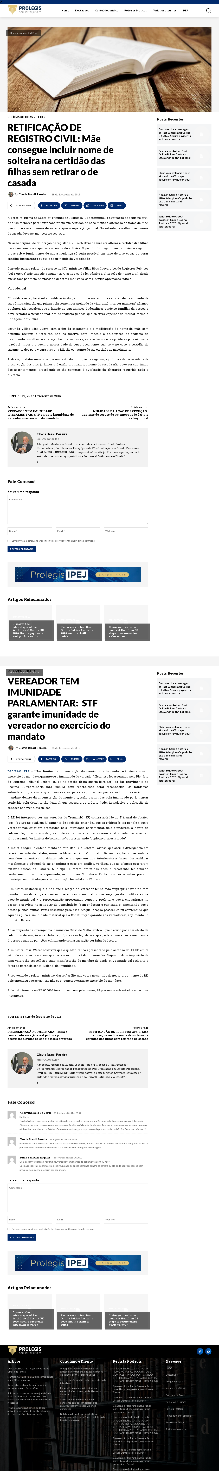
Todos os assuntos (176, 1429)
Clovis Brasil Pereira (33, 194)
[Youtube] (208, 1351)
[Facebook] (38, 461)
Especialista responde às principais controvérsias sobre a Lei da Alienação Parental (80, 1391)
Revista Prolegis (174, 1408)
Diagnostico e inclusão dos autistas (132, 1417)
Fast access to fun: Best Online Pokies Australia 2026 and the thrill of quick (77, 631)
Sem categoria (21, 617)
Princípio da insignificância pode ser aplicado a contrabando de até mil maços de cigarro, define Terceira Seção (29, 1410)
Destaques (172, 1374)
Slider (41, 117)
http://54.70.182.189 (48, 439)
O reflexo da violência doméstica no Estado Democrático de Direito (132, 1399)
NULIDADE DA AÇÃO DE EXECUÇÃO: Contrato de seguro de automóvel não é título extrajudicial (115, 414)
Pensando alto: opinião (178, 1415)
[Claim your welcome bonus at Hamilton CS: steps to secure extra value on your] (126, 622)
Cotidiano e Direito (176, 1395)
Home (13, 33)
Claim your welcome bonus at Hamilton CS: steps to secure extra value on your (124, 631)
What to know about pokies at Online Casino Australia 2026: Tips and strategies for (173, 221)
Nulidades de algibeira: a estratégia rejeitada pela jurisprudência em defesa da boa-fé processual (82, 1417)
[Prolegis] (25, 10)
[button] (206, 10)
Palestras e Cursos (176, 1402)
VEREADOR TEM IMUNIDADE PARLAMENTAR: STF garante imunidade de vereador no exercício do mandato (41, 414)
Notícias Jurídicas (28, 33)
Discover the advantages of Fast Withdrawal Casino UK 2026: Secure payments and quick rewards (28, 630)
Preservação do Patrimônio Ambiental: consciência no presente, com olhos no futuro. (133, 1389)
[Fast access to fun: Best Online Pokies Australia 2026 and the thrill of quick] (78, 622)
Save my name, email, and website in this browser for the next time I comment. (53, 540)
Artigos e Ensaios (175, 1381)
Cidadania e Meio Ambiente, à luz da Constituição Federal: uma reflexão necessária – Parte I (132, 1408)
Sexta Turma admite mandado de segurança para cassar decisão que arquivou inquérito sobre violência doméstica (78, 1404)
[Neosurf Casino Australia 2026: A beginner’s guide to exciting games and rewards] (201, 200)
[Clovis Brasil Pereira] (11, 194)
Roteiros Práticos (175, 1422)
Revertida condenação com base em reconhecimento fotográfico (27, 1387)
